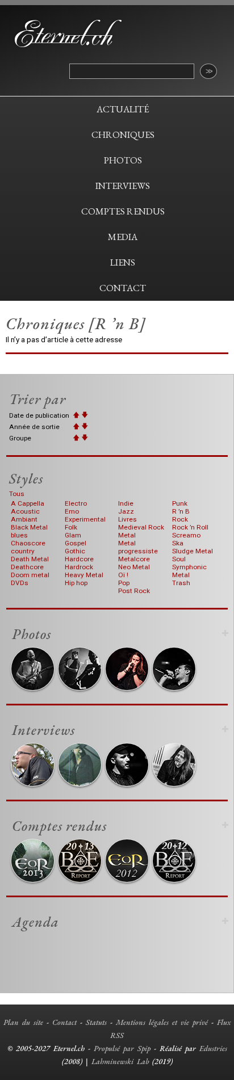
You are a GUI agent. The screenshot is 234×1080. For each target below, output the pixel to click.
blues (19, 535)
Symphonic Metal (189, 571)
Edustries (213, 1048)
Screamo (186, 535)
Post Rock (134, 591)
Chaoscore (28, 543)
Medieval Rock (141, 527)
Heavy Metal (84, 575)
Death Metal (30, 559)
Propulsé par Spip (122, 1048)
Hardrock (79, 567)
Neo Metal (134, 567)
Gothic (75, 551)
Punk (179, 503)
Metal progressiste (138, 547)
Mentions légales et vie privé (162, 1022)
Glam (73, 535)
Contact (64, 1022)
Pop (123, 583)
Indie (125, 503)
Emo (72, 511)
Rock (180, 519)
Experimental (85, 519)
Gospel (75, 543)
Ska (177, 543)
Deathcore (27, 567)
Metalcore (134, 559)
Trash (181, 583)
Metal (127, 535)
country (23, 551)
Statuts (96, 1022)
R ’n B (181, 511)
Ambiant (24, 519)
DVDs (19, 583)
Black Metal (29, 527)
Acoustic (25, 511)
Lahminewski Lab (120, 1061)
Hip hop (76, 583)
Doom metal (30, 575)
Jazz (126, 511)
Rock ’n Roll (190, 527)
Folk (71, 527)
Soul (179, 559)
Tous (16, 494)
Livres (127, 519)
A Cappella (27, 503)
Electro (76, 503)
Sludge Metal (192, 551)
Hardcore (79, 559)
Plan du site (23, 1022)
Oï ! (123, 575)
